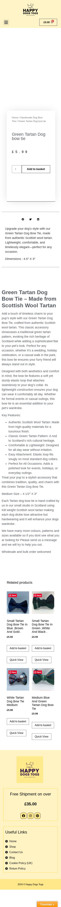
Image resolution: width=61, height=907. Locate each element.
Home (15, 117)
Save (14, 595)
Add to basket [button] (18, 648)
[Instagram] (30, 816)
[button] (6, 22)
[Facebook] (24, 816)
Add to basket (36, 169)
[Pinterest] (37, 816)
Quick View (16, 659)
